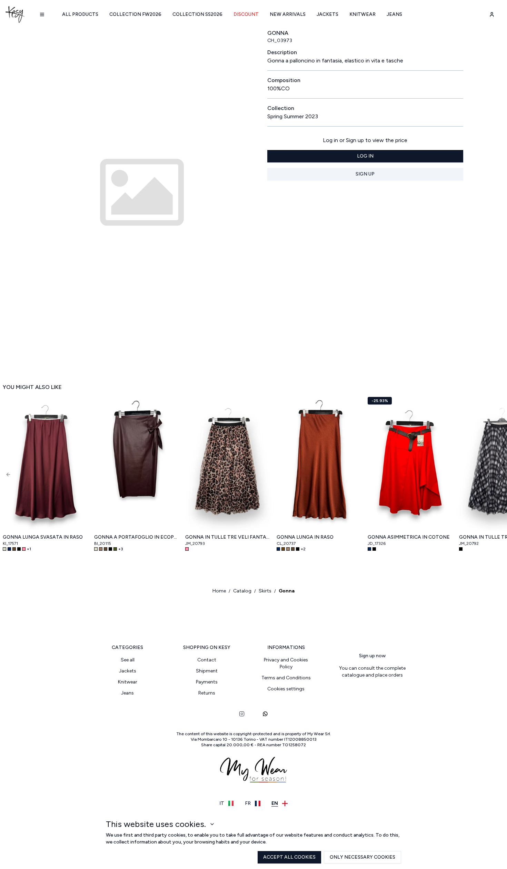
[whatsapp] (265, 714)
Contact (206, 660)
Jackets (327, 14)
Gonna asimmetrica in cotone (409, 537)
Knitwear (362, 14)
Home (219, 591)
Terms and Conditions (286, 678)
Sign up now (372, 656)
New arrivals (288, 14)
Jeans (394, 14)
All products (80, 14)
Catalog (242, 591)
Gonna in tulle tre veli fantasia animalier (228, 537)
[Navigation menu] (42, 14)
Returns (206, 693)
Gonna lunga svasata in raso (43, 537)
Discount (246, 14)
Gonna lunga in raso (305, 537)
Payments (207, 682)
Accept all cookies (289, 857)
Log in (365, 156)
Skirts (265, 591)
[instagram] (241, 714)
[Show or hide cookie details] (212, 824)
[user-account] (492, 14)
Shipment (207, 671)
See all (128, 660)
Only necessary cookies (362, 857)
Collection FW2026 (135, 14)
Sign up (365, 174)
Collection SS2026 (197, 14)
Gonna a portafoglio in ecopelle (137, 537)
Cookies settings (286, 689)
